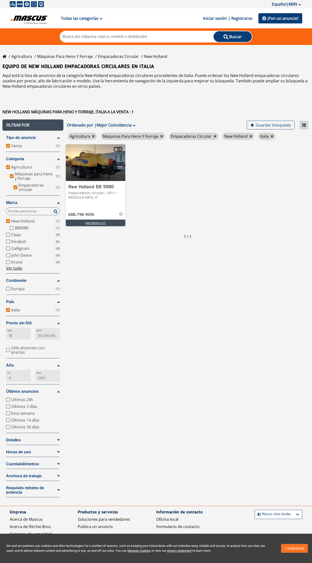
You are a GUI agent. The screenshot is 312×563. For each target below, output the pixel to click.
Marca (11, 203)
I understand (294, 548)
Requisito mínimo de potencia (25, 490)
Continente (16, 280)
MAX (39, 330)
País (10, 302)
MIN (9, 330)
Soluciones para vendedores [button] (104, 519)
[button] (32, 125)
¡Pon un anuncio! (282, 18)
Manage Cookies (139, 550)
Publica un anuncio (95, 526)
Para (38, 373)
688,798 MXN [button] (81, 214)
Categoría (15, 159)
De (8, 373)
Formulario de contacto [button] (178, 526)
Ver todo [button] (14, 268)
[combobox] (258, 514)
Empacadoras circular (118, 56)
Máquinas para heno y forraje (65, 56)
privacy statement (179, 550)
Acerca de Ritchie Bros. (31, 526)
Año (10, 365)
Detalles (13, 440)
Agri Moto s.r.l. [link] (95, 223)
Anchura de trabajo (24, 476)
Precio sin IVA (19, 323)
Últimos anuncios (22, 391)
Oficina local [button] (167, 519)
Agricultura (21, 56)
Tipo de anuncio (21, 138)
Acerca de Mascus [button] (26, 519)
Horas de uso (18, 452)
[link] (95, 162)
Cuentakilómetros (22, 464)
